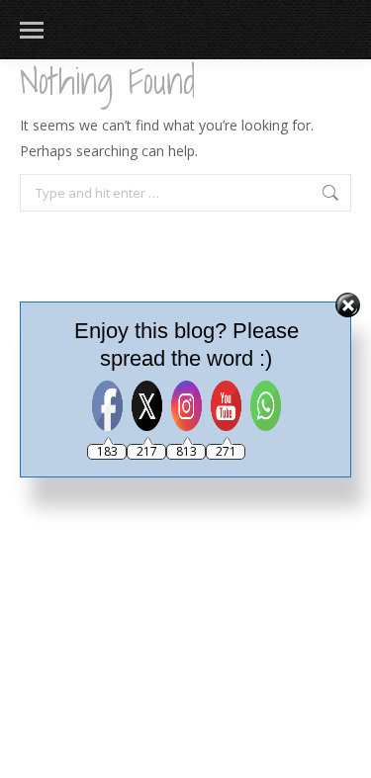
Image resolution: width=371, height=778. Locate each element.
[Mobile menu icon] (32, 30)
